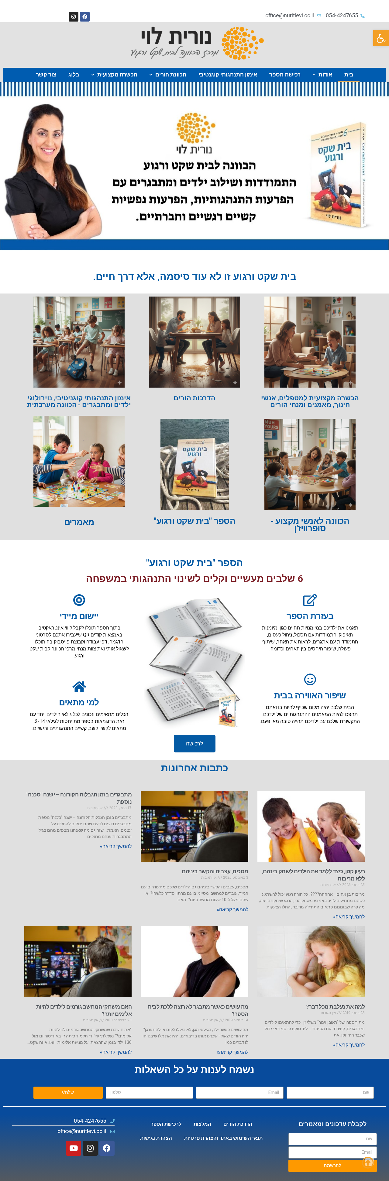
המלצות (202, 1124)
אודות (325, 74)
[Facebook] (85, 17)
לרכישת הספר (166, 1124)
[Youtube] (73, 1148)
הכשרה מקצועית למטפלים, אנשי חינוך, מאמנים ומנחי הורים (310, 401)
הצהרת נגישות (156, 1138)
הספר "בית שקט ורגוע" (194, 521)
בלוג (73, 74)
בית (348, 74)
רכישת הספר (285, 74)
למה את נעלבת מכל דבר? (335, 1006)
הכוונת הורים (170, 74)
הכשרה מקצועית (117, 74)
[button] (381, 38)
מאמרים (79, 522)
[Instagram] (73, 17)
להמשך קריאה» (349, 917)
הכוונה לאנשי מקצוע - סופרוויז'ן (310, 524)
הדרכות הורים (194, 398)
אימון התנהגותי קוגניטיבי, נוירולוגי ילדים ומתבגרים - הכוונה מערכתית (79, 401)
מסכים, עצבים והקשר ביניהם (215, 871)
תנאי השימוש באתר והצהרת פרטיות (223, 1138)
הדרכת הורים (237, 1124)
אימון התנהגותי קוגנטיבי (227, 74)
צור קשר (46, 74)
